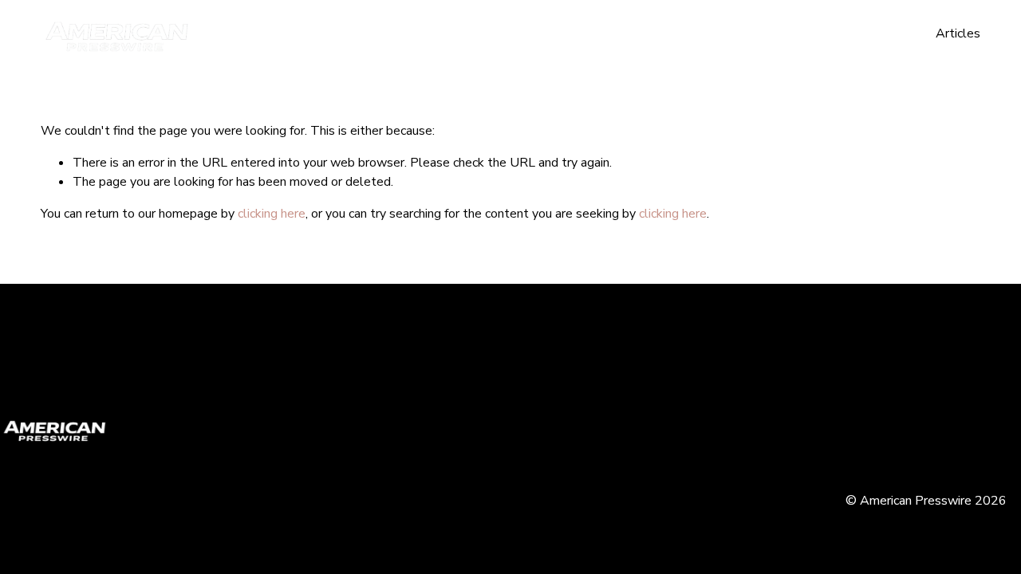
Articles (958, 33)
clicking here (272, 213)
